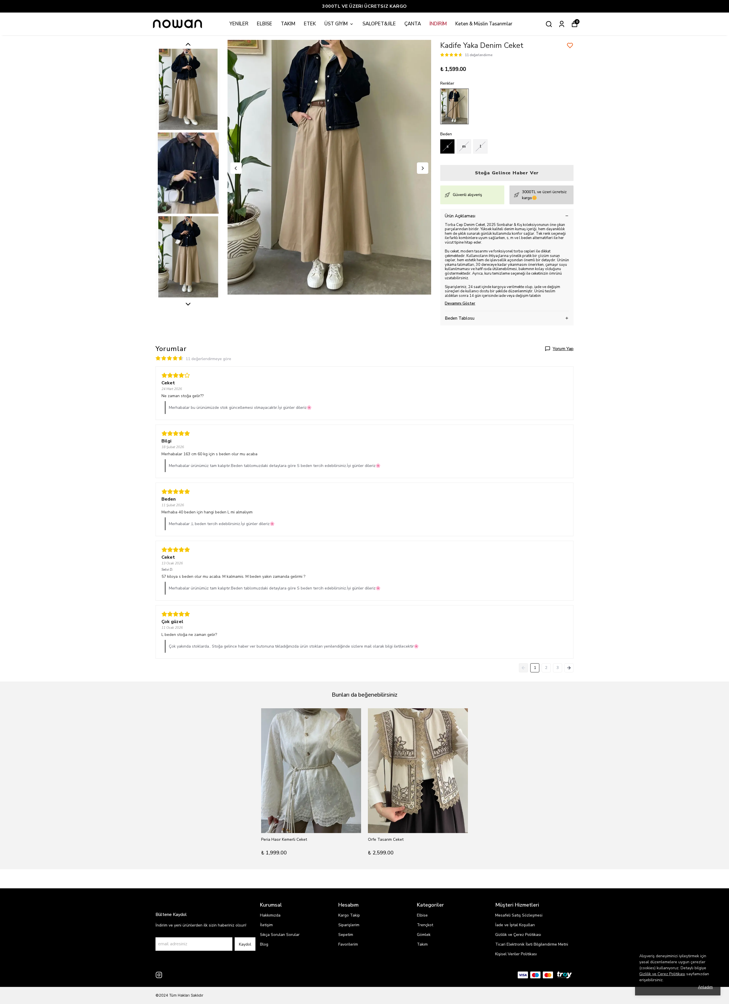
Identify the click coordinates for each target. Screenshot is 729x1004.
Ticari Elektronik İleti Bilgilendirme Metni (531, 944)
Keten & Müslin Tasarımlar (483, 24)
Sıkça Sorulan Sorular (280, 934)
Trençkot (425, 925)
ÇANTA (412, 24)
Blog (264, 944)
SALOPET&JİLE (379, 24)
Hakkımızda (270, 915)
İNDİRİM (438, 24)
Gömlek (424, 934)
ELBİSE (264, 24)
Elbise (422, 915)
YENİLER (239, 24)
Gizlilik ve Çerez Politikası (518, 934)
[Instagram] (158, 975)
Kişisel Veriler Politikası (516, 954)
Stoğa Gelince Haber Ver (507, 173)
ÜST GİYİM (336, 24)
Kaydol (245, 944)
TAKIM (288, 24)
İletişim (266, 925)
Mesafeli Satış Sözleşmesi (518, 915)
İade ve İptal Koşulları (515, 925)
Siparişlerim (348, 925)
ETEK (310, 24)
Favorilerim (348, 944)
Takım (422, 944)
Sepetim (345, 934)
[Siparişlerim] (561, 24)
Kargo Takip (349, 915)
